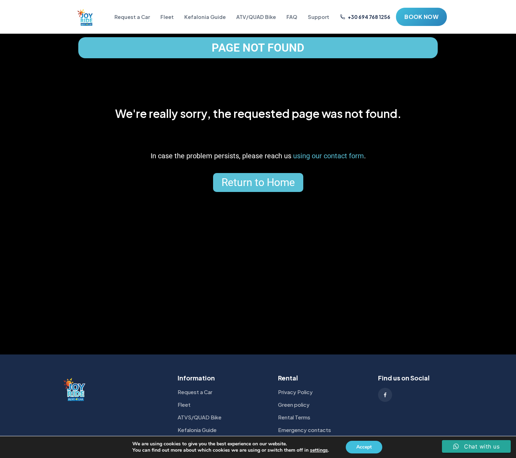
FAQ (291, 17)
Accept (364, 447)
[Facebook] (385, 395)
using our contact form (328, 156)
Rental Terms (294, 417)
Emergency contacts (304, 429)
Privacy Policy (295, 392)
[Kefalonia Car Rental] (85, 16)
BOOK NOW (421, 16)
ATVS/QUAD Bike (199, 417)
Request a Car (132, 17)
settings (319, 450)
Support (318, 17)
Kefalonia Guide (205, 17)
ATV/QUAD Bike (256, 17)
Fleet (167, 17)
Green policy (294, 404)
